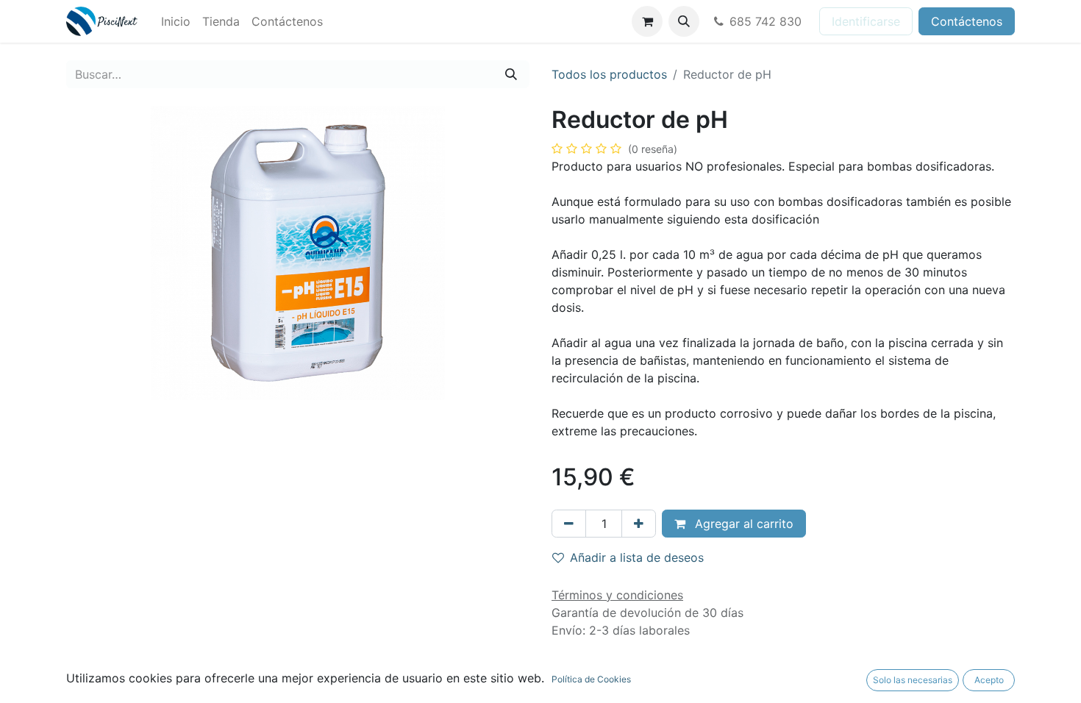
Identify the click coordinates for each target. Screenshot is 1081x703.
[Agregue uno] (638, 524)
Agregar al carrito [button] (742, 523)
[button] (683, 21)
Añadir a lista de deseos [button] (637, 557)
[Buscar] (511, 74)
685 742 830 (765, 21)
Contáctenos (966, 21)
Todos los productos (609, 74)
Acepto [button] (989, 679)
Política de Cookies (591, 679)
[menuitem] (175, 21)
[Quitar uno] (569, 524)
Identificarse (866, 21)
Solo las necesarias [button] (912, 679)
